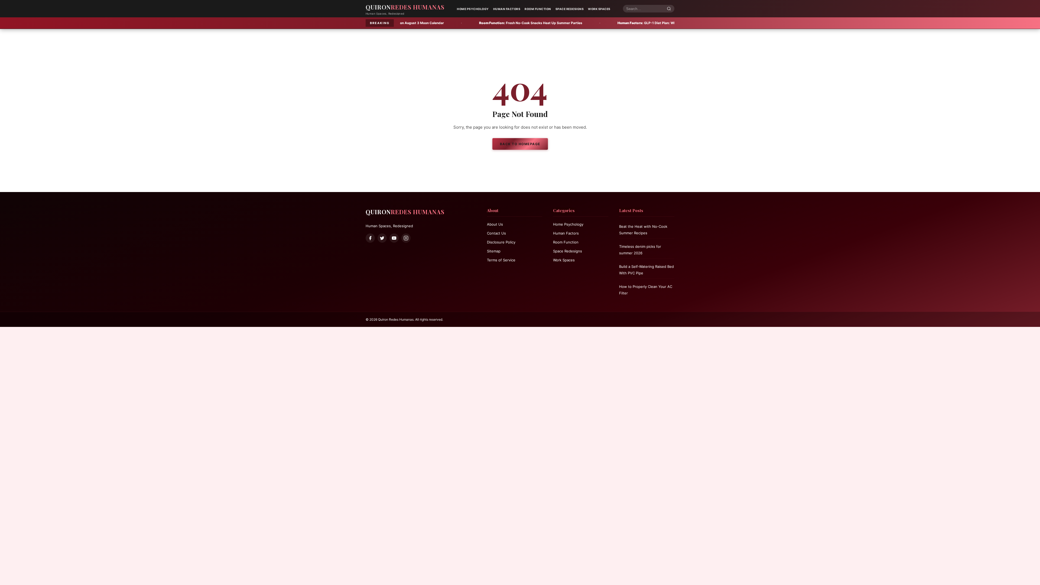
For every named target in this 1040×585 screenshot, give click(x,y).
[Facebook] (370, 238)
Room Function (538, 9)
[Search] (669, 9)
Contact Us (496, 233)
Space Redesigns (569, 9)
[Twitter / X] (382, 238)
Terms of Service (501, 260)
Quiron (405, 7)
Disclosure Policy (501, 242)
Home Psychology (473, 9)
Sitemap (493, 251)
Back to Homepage (520, 144)
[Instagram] (406, 238)
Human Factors (507, 9)
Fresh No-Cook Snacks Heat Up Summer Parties (477, 23)
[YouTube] (394, 238)
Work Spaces (599, 9)
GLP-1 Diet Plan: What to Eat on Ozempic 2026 (614, 23)
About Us (495, 224)
